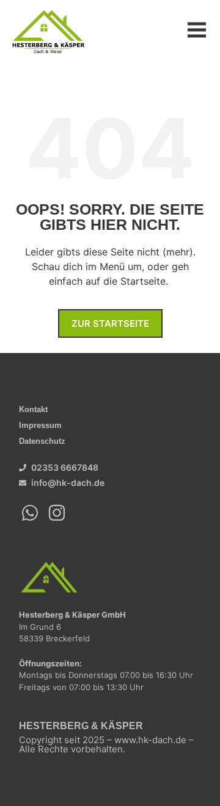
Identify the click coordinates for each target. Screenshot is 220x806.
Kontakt (33, 409)
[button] (197, 31)
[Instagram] (57, 513)
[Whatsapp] (30, 513)
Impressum (40, 425)
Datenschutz (42, 441)
